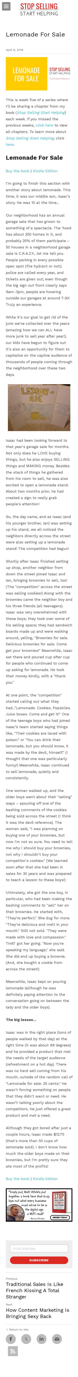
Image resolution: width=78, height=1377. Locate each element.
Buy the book (17, 171)
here (10, 144)
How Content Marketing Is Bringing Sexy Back (37, 1313)
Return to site (18, 1329)
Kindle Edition (45, 171)
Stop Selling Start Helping (41, 112)
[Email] (57, 1339)
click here (44, 125)
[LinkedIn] (42, 1339)
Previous (11, 1278)
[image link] (39, 1205)
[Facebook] (11, 1339)
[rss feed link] (13, 1351)
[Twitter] (26, 1339)
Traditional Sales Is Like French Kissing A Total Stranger (34, 1290)
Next (9, 1304)
